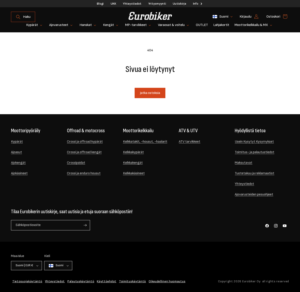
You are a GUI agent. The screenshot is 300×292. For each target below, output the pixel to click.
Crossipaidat (76, 163)
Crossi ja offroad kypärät (85, 142)
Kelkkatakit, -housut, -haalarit (145, 142)
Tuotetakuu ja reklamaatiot (254, 173)
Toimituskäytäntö (132, 281)
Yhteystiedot (132, 4)
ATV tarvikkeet (189, 142)
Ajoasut (16, 152)
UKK (113, 4)
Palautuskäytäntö (80, 281)
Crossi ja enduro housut (84, 173)
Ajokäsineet (19, 173)
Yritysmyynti (157, 4)
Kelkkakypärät (133, 152)
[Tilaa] (85, 225)
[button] (23, 17)
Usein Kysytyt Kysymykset (254, 142)
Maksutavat (243, 163)
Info (195, 4)
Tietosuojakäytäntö (27, 281)
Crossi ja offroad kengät (84, 152)
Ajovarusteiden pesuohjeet (254, 194)
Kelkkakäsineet (134, 173)
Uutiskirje (179, 4)
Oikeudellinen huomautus (167, 281)
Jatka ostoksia (150, 93)
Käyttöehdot (106, 281)
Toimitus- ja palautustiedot (254, 152)
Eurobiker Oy (251, 281)
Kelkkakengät (133, 163)
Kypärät (17, 142)
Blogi (100, 4)
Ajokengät (18, 163)
